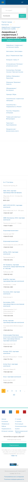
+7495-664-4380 (8, 287)
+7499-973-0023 (8, 236)
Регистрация (19, 424)
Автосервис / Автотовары (14, 51)
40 (14, 395)
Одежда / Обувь (11, 94)
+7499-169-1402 (7, 274)
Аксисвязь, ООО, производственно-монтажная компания (13, 304)
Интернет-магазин (7, 431)
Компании (5, 421)
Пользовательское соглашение (14, 476)
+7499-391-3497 (8, 213)
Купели (17, 428)
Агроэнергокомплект (10, 230)
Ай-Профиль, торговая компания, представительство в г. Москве (14, 266)
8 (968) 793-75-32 (15, 473)
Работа (4, 426)
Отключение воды (21, 426)
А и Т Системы (8, 182)
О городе (18, 419)
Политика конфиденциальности (14, 479)
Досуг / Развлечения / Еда (14, 55)
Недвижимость (6, 428)
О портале (18, 421)
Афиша (4, 419)
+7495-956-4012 (8, 260)
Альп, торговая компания (12, 377)
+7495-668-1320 (8, 372)
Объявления (5, 424)
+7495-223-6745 (8, 382)
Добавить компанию (14, 40)
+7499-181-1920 (7, 346)
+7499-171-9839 (7, 225)
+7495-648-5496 (8, 315)
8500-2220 (6, 200)
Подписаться (14, 445)
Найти (22, 16)
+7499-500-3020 (8, 247)
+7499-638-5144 (8, 330)
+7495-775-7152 (7, 359)
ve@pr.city (14, 455)
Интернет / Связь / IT (12, 60)
